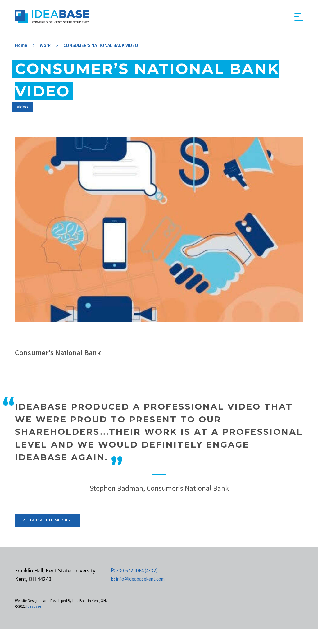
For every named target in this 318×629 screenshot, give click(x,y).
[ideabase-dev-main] (52, 16)
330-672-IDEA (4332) (134, 570)
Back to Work (50, 520)
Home (21, 45)
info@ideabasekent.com (138, 579)
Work (45, 45)
